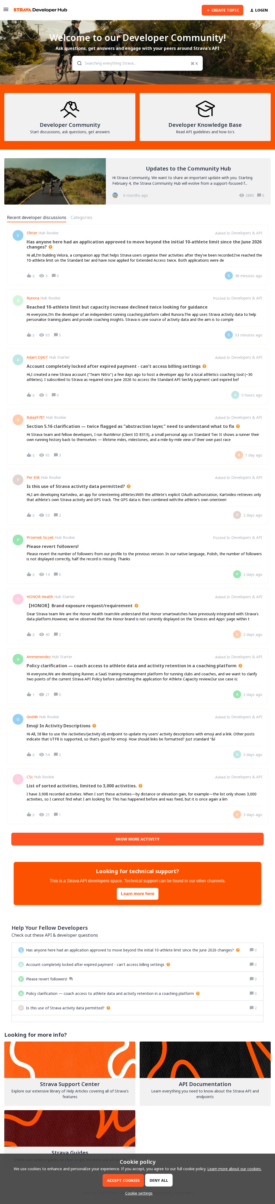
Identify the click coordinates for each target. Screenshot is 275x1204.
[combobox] (137, 63)
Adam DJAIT (37, 357)
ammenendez (39, 657)
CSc (30, 777)
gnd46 (32, 717)
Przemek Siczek (40, 537)
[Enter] (77, 63)
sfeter (32, 233)
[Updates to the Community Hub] (137, 181)
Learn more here (137, 893)
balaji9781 (36, 417)
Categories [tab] (81, 217)
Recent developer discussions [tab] (36, 217)
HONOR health (40, 597)
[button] (137, 1193)
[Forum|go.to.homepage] (40, 10)
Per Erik (33, 477)
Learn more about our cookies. (234, 1168)
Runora (33, 298)
